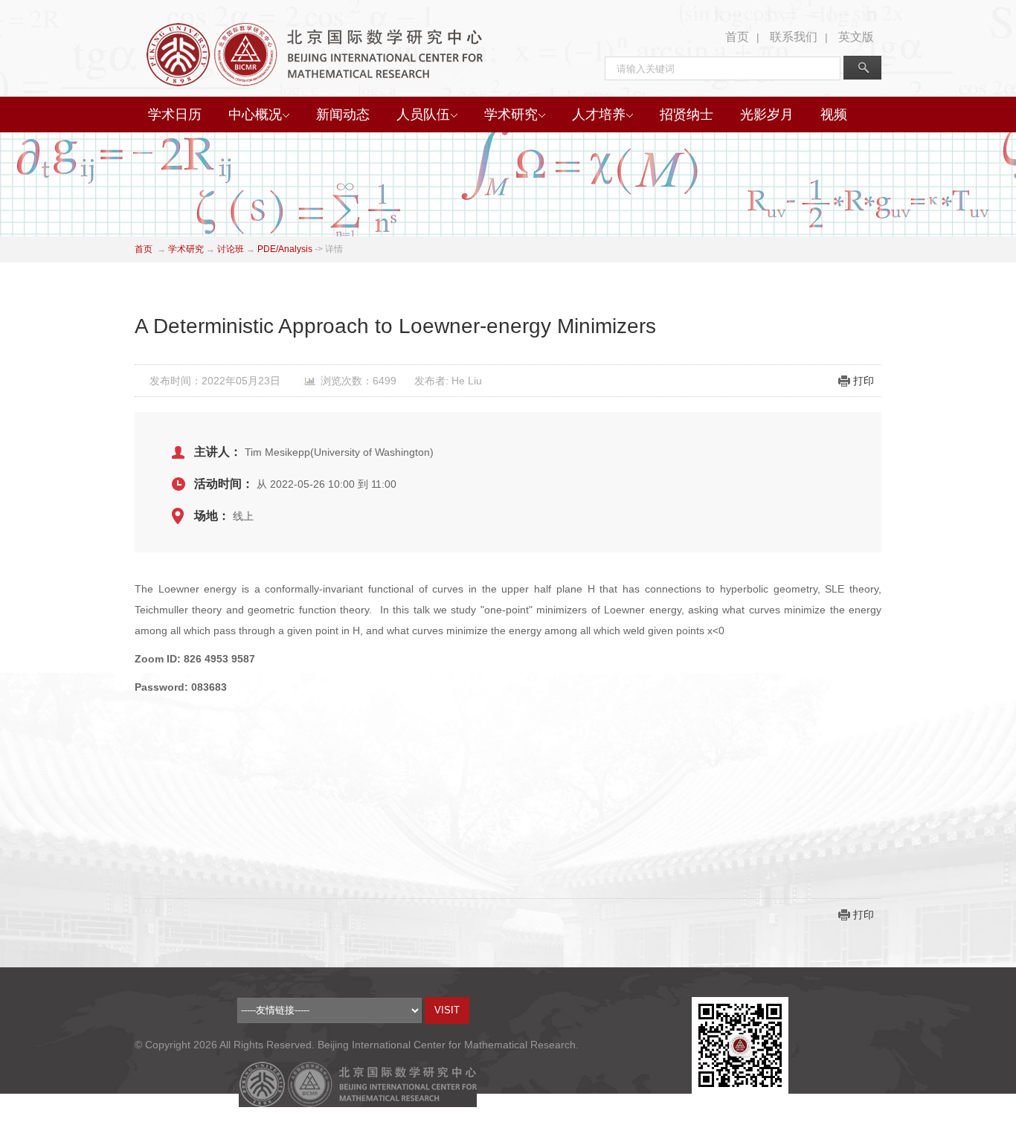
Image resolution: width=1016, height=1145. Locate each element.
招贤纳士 (686, 114)
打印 (863, 381)
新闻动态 (343, 114)
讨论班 (230, 249)
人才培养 (599, 114)
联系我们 (793, 36)
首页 (737, 36)
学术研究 (511, 114)
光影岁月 (767, 114)
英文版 (856, 36)
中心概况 (255, 114)
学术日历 (175, 114)
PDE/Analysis (284, 249)
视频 (833, 114)
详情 (334, 249)
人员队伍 (423, 114)
